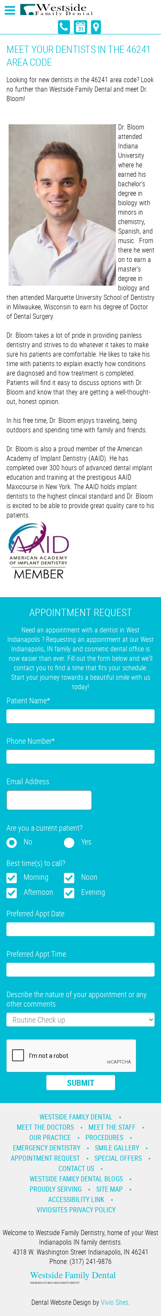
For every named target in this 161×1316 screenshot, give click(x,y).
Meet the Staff (112, 1127)
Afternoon (38, 892)
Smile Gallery (117, 1148)
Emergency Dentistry (46, 1148)
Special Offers (118, 1158)
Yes (86, 841)
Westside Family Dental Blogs (76, 1178)
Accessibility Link (76, 1199)
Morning (36, 877)
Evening (93, 892)
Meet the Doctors (45, 1127)
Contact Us (76, 1168)
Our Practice (50, 1137)
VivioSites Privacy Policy (75, 1209)
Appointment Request (45, 1158)
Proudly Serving (56, 1189)
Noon (89, 877)
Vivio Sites (114, 1302)
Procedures (104, 1137)
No (28, 841)
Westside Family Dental (75, 1117)
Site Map (109, 1189)
